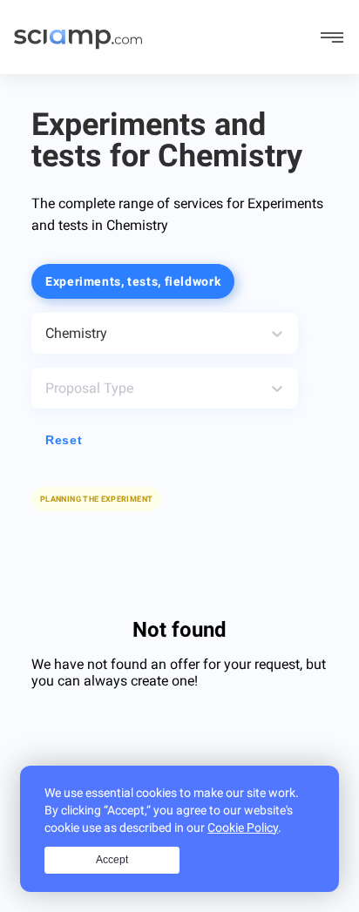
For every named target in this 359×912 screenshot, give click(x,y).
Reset (63, 440)
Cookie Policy (242, 827)
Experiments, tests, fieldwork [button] (132, 281)
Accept (112, 860)
